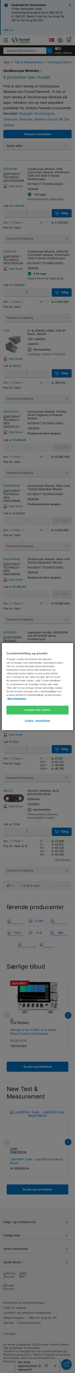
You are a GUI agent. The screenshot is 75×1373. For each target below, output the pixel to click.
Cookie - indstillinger (37, 720)
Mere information (17, 698)
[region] (37, 686)
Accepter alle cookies (37, 710)
